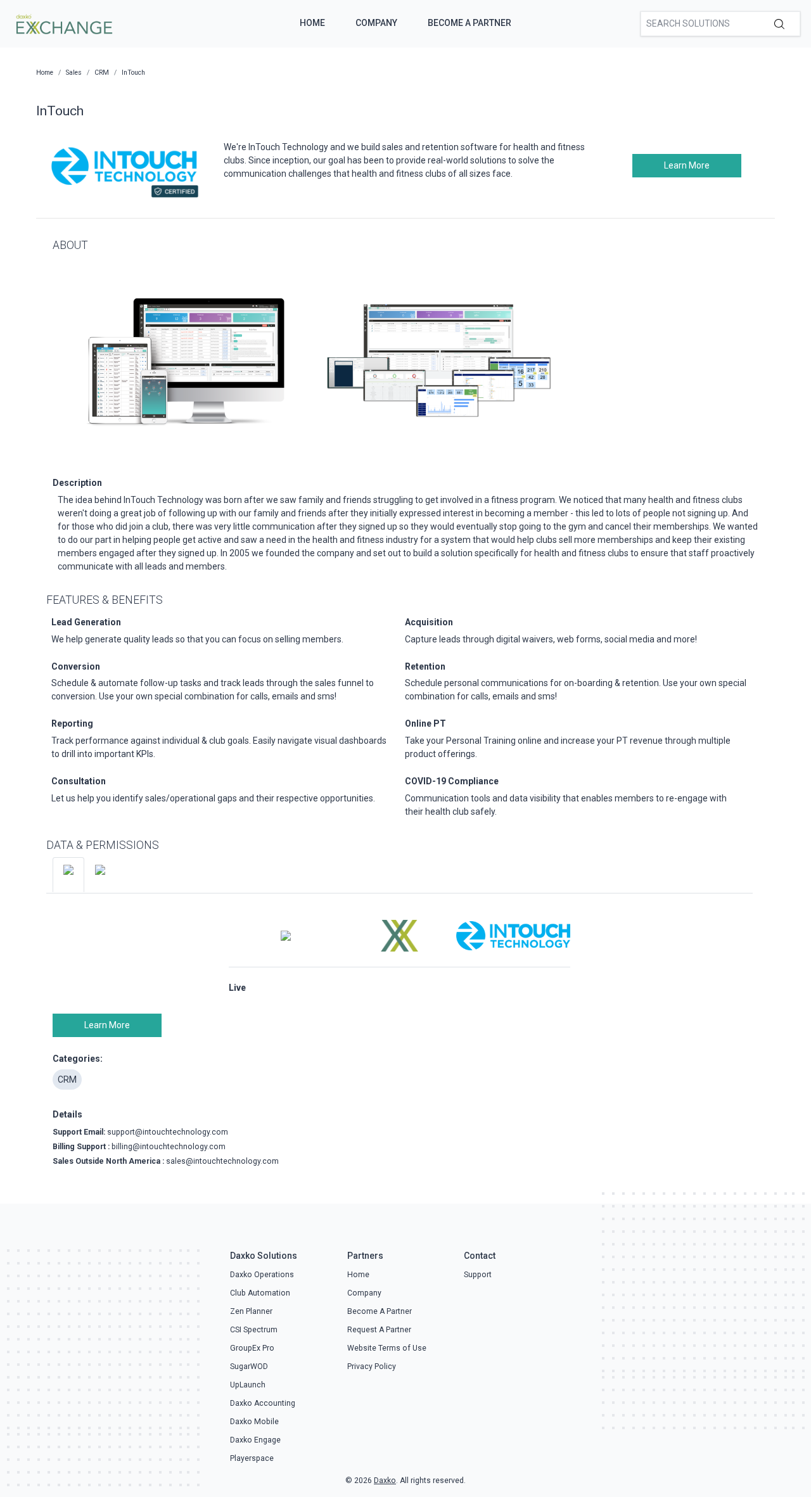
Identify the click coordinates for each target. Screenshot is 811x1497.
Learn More (687, 165)
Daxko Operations (262, 1274)
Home (312, 23)
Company (376, 23)
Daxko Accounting (262, 1403)
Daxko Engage (255, 1440)
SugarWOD (249, 1366)
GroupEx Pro (252, 1348)
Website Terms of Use (386, 1348)
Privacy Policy (371, 1366)
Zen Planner (251, 1311)
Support (478, 1274)
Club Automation (260, 1293)
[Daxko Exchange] (63, 23)
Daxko (385, 1480)
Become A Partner (469, 23)
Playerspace (252, 1458)
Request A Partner (379, 1329)
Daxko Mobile (254, 1421)
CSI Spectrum (254, 1329)
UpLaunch (247, 1384)
